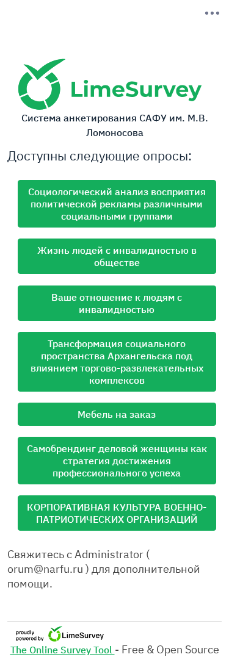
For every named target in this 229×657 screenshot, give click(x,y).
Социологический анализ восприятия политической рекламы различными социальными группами (117, 203)
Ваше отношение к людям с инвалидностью (116, 303)
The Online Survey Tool (62, 650)
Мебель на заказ (117, 414)
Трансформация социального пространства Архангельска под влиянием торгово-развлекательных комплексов (117, 361)
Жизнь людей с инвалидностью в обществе (117, 256)
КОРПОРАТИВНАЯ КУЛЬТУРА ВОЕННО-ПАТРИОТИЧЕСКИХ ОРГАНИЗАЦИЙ (116, 513)
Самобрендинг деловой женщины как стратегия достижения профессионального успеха (117, 460)
